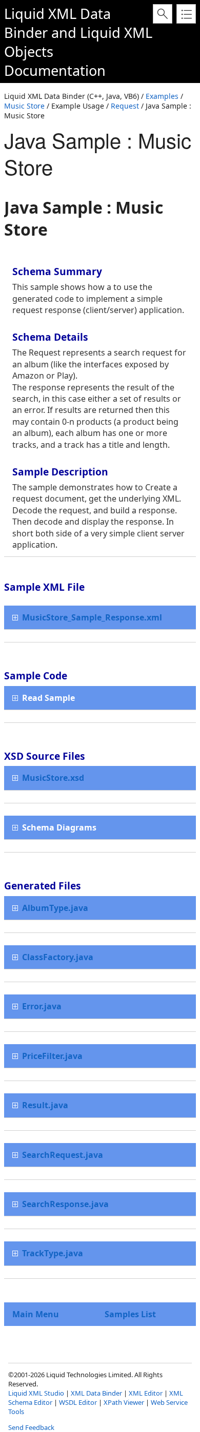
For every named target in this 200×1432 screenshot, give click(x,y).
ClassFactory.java (57, 957)
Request (125, 106)
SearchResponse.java (65, 1204)
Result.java (45, 1105)
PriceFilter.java (52, 1056)
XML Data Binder (96, 1393)
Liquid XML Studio (36, 1393)
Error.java (42, 1006)
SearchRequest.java (62, 1154)
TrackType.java (52, 1253)
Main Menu (35, 1314)
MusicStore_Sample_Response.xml (92, 617)
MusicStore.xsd (53, 777)
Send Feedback (31, 1427)
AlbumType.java (55, 908)
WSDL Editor (78, 1402)
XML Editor (146, 1393)
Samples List (130, 1314)
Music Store (24, 106)
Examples (162, 96)
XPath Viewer (124, 1402)
